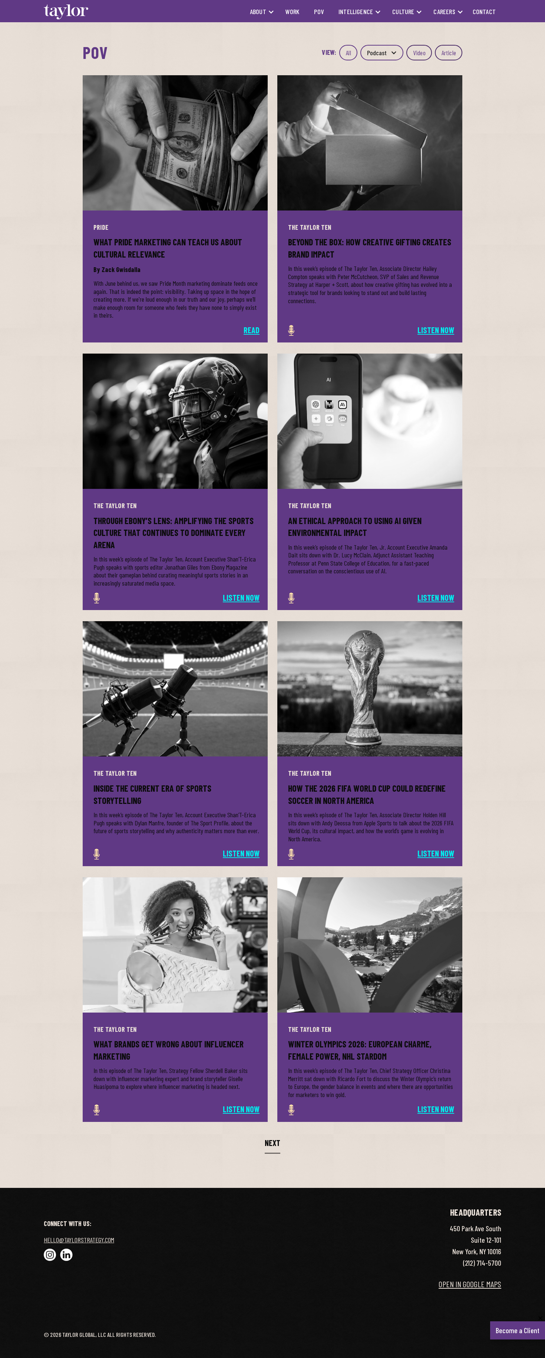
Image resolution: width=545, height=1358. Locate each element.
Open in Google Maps (470, 1284)
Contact (484, 11)
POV (319, 11)
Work (292, 11)
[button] (258, 11)
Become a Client (519, 1328)
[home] (66, 11)
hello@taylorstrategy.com (79, 1240)
